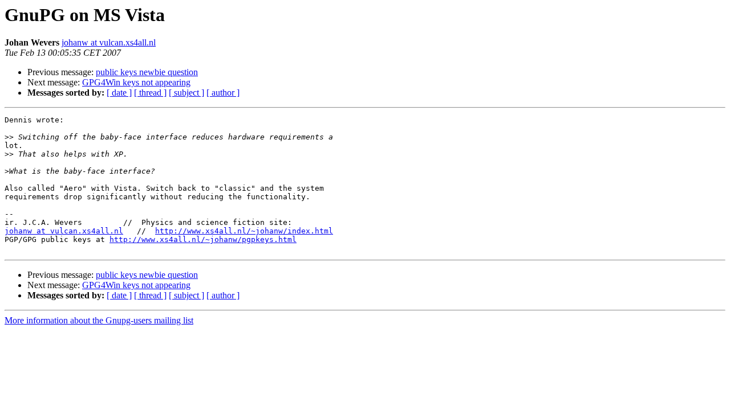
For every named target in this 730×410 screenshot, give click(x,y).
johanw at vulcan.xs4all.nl (109, 42)
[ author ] (223, 92)
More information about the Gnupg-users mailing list (99, 320)
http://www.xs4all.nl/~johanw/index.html (244, 231)
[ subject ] (186, 92)
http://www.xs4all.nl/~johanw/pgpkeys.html (203, 239)
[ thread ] (150, 92)
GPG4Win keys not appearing (136, 82)
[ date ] (119, 92)
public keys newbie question (147, 72)
